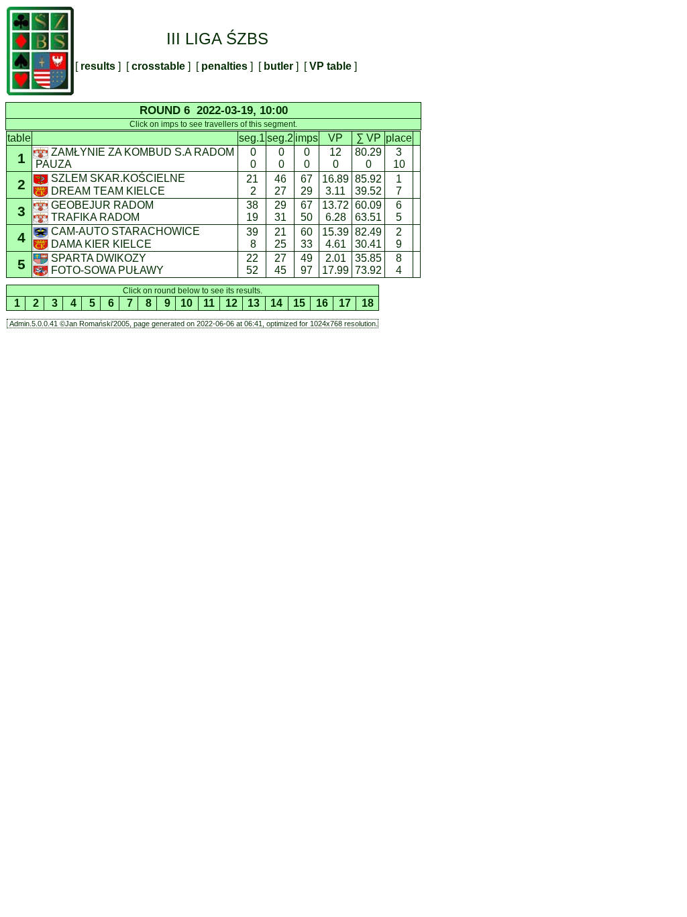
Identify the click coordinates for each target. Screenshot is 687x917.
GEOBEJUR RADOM (102, 205)
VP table (330, 66)
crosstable (158, 66)
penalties (224, 66)
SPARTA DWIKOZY (98, 258)
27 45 (280, 264)
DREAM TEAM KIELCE (108, 191)
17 (345, 303)
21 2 (252, 185)
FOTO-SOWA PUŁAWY (107, 270)
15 (299, 303)
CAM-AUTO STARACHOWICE (125, 231)
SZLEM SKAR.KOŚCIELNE (118, 178)
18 (367, 303)
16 (322, 303)
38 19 (252, 211)
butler (278, 66)
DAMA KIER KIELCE (101, 244)
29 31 (280, 211)
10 (186, 303)
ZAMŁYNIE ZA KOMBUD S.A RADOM (142, 152)
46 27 (280, 185)
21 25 (280, 238)
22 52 (252, 264)
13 (253, 303)
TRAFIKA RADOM (95, 217)
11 (209, 303)
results (98, 66)
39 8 (252, 238)
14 (276, 303)
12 (231, 303)
